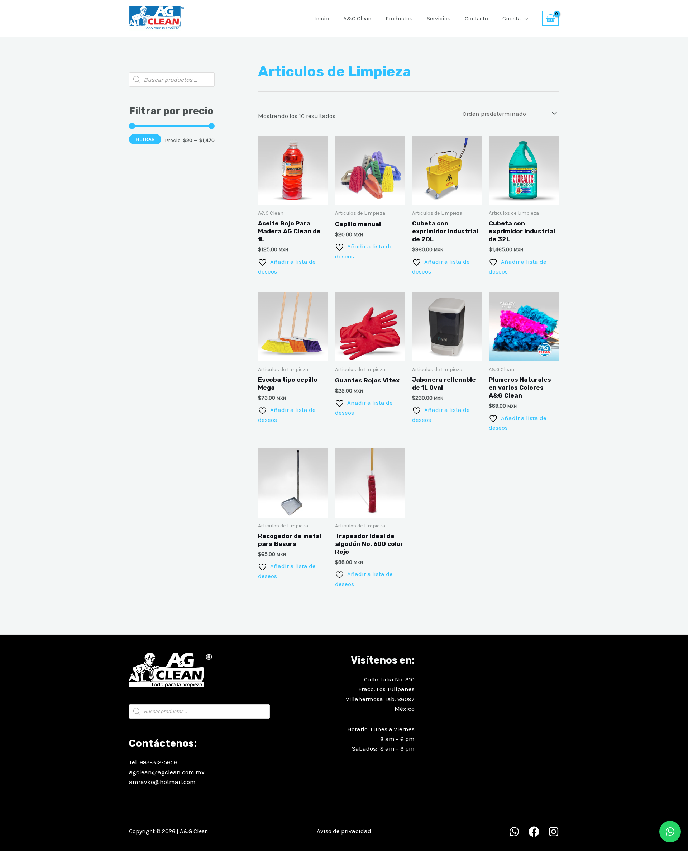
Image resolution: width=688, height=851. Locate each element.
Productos (399, 18)
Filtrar (145, 139)
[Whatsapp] (514, 831)
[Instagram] (553, 831)
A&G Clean (357, 18)
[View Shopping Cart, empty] (550, 18)
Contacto (476, 18)
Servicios (438, 18)
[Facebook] (534, 831)
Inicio (321, 18)
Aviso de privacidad (344, 831)
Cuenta (511, 18)
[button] (670, 831)
